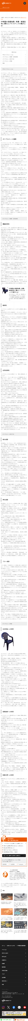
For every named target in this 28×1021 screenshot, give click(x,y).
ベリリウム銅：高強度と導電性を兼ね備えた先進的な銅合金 (20, 932)
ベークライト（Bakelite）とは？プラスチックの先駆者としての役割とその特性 (6, 918)
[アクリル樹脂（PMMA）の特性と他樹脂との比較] (20, 912)
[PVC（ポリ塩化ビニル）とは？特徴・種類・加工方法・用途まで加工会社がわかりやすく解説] (20, 897)
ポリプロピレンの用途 (7, 61)
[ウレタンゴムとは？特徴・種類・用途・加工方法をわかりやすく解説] (7, 924)
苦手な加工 (4, 956)
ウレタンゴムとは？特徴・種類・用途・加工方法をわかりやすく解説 (6, 931)
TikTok (19, 1007)
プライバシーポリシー (5, 989)
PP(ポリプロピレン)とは (8, 54)
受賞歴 (3, 963)
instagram (21, 864)
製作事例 (5, 864)
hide (15, 52)
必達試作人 (4, 960)
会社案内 (13, 864)
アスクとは (4, 949)
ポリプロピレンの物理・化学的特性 (10, 56)
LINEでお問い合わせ (7, 1019)
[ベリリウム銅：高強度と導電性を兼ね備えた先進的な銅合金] (20, 925)
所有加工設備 (4, 970)
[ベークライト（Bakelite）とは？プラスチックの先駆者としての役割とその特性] (7, 911)
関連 (3, 63)
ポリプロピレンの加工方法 (8, 59)
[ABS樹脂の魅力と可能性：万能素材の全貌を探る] (7, 896)
